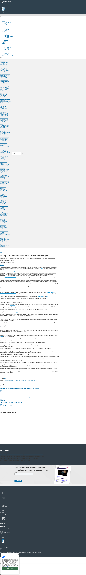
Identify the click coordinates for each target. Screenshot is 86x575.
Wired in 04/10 (2, 195)
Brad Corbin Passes (3, 122)
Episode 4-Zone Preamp (4, 184)
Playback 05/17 (3, 149)
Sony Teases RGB (3, 200)
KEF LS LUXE (2, 96)
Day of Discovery (3, 150)
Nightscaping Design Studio (5, 99)
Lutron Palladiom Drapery (4, 86)
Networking (6, 34)
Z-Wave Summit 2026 (4, 175)
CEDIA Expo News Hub (4, 151)
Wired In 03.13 (2, 233)
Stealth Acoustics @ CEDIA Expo (5, 65)
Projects (6, 27)
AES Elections (2, 82)
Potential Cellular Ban (3, 143)
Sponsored (6, 29)
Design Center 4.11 (3, 196)
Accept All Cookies (10, 568)
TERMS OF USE (34, 552)
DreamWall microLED (3, 190)
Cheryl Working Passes (4, 138)
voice (47, 296)
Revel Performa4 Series (4, 206)
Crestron (1, 336)
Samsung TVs (12, 305)
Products (6, 25)
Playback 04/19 (3, 187)
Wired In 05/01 (2, 168)
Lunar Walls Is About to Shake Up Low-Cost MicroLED (11, 402)
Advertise (4, 2)
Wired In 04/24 (2, 178)
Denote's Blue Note (3, 204)
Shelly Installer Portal (3, 139)
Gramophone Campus (3, 162)
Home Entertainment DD (4, 94)
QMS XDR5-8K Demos (4, 80)
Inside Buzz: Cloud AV (4, 241)
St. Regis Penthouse (3, 215)
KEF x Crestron (2, 63)
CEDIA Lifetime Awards (4, 69)
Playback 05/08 (3, 157)
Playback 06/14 (3, 127)
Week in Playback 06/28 (4, 114)
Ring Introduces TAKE (4, 62)
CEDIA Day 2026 (3, 210)
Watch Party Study (3, 121)
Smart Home (26, 380)
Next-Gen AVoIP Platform (4, 75)
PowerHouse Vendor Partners (5, 234)
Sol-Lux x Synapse (3, 235)
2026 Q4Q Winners (3, 214)
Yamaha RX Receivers (4, 155)
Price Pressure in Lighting (4, 137)
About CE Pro (7, 48)
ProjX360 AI (2, 201)
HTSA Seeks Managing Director (5, 102)
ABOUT (1, 552)
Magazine (6, 50)
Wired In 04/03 (2, 208)
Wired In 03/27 (2, 219)
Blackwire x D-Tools (3, 68)
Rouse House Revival (3, 228)
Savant (5, 365)
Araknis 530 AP (2, 220)
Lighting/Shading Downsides (5, 132)
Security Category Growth (4, 212)
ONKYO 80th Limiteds (4, 84)
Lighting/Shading (7, 38)
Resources (6, 28)
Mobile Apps (18, 380)
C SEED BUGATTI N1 (3, 133)
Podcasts (6, 30)
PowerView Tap (2, 61)
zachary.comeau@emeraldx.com (5, 528)
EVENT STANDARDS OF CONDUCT (20, 552)
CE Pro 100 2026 (3, 144)
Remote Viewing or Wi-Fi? (4, 245)
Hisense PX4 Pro (3, 105)
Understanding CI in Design (4, 141)
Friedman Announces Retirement (5, 146)
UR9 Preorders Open (3, 221)
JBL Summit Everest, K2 (4, 134)
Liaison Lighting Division (4, 176)
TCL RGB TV (2, 185)
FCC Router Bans (3, 222)
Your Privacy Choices (28, 552)
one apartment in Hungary (36, 351)
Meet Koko (2, 107)
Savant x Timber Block (4, 209)
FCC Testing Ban (3, 159)
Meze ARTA (2, 130)
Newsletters (7, 53)
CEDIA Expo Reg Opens (4, 203)
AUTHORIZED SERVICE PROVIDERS (10, 552)
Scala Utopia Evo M (3, 108)
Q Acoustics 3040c (3, 93)
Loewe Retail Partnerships (4, 153)
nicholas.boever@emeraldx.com (5, 532)
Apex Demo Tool (3, 76)
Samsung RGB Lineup (3, 193)
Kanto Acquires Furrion (4, 119)
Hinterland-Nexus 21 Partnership (5, 101)
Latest (3, 21)
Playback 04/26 (3, 177)
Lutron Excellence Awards (4, 109)
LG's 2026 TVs (2, 240)
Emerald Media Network (6, 1)
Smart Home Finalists (4, 87)
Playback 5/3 (2, 166)
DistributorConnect (3, 64)
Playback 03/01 (3, 246)
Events (3, 43)
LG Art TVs (2, 145)
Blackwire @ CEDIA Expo (4, 77)
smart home (42, 268)
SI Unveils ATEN (3, 111)
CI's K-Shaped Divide (3, 191)
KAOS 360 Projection (3, 90)
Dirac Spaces (2, 100)
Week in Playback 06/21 (4, 120)
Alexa (6, 380)
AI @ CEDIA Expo (3, 229)
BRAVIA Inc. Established (4, 213)
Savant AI (1, 67)
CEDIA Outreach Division (4, 182)
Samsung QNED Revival (4, 231)
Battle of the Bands (3, 197)
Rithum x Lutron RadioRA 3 (4, 88)
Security (6, 40)
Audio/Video (6, 37)
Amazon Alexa (9, 380)
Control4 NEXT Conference (4, 70)
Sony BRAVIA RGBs (3, 140)
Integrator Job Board (3, 227)
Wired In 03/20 (2, 226)
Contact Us (6, 49)
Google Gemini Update (4, 170)
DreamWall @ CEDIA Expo (4, 81)
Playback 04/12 (3, 194)
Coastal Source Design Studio (5, 152)
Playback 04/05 (3, 207)
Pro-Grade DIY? (2, 237)
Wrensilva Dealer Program (4, 147)
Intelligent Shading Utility (4, 239)
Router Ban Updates (3, 174)
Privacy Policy (6, 566)
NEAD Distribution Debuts (4, 103)
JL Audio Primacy (3, 163)
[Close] (18, 555)
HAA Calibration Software (4, 169)
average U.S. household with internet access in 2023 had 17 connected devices (26, 271)
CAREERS (3, 552)
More (3, 46)
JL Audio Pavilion (3, 128)
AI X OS (1, 124)
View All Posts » (7, 22)
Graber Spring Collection (4, 165)
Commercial (6, 35)
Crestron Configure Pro (4, 112)
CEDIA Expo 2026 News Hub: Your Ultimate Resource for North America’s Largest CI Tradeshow (19, 388)
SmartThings (31, 380)
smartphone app (40, 296)
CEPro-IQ (6, 54)
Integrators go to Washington (5, 74)
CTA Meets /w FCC (3, 171)
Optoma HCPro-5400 (3, 183)
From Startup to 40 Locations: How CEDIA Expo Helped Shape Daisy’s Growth (15, 407)
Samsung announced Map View (10, 277)
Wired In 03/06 (2, 238)
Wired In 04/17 (2, 188)
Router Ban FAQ (2, 189)
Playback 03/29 (3, 216)
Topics (3, 31)
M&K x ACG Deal (3, 202)
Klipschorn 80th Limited (4, 83)
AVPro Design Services (4, 118)
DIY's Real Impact (3, 218)
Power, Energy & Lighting (4, 126)
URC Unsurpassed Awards (4, 125)
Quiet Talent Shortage (3, 244)
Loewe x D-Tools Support (4, 181)
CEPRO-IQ (3, 519)
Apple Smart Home (3, 97)
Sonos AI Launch (3, 95)
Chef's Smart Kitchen (3, 172)
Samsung (22, 380)
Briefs (5, 24)
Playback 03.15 (2, 232)
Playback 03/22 (3, 225)
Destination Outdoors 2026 (4, 71)
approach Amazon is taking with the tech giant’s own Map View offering (18, 312)
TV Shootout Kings (3, 106)
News (5, 23)
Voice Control (35, 380)
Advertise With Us (7, 47)
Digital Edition (7, 52)
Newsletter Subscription (7, 55)
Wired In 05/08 (2, 158)
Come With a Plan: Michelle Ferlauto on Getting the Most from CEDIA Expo (15, 397)
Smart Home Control (8, 36)
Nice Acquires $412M (4, 113)
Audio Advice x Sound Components (6, 115)
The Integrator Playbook (4, 131)
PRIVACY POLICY (38, 552)
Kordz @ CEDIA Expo (3, 78)
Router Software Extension (4, 156)
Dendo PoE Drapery (3, 89)
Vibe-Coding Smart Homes (4, 164)
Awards (3, 44)
